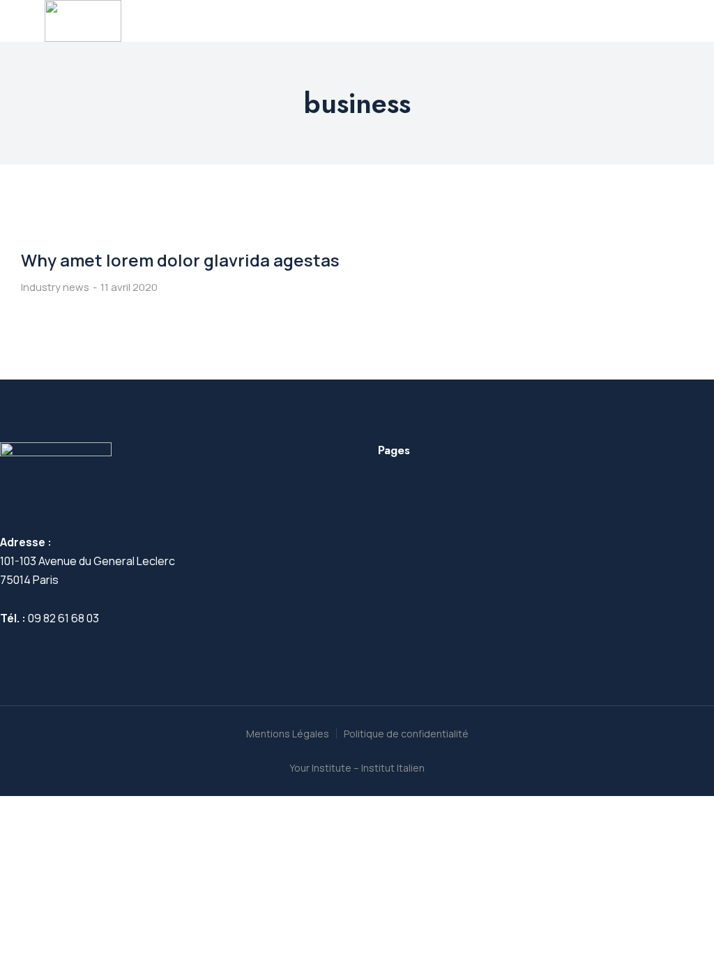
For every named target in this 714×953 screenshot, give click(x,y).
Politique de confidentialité (406, 733)
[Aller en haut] (679, 918)
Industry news (55, 287)
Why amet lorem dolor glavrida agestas (180, 259)
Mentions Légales (287, 733)
